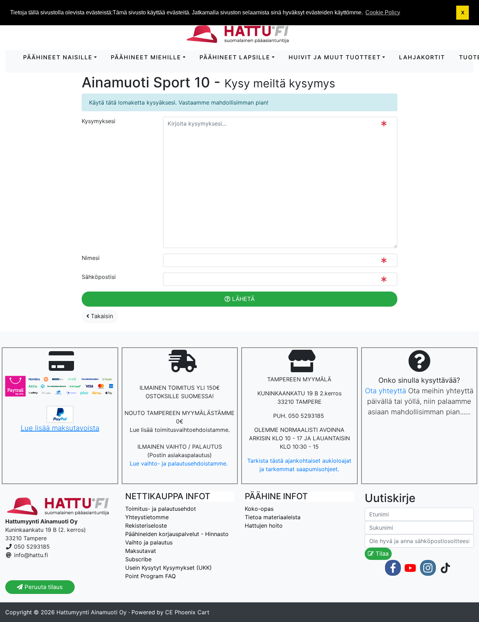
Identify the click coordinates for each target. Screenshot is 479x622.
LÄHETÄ (242, 298)
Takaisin (101, 316)
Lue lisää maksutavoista (60, 428)
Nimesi (91, 257)
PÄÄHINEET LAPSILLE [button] (235, 57)
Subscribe (138, 559)
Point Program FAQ (150, 576)
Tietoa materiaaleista (273, 517)
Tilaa (381, 553)
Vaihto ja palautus (149, 542)
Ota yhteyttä (385, 391)
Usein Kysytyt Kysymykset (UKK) (168, 567)
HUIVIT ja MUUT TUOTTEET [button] (335, 57)
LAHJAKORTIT (422, 57)
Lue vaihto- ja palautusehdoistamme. (179, 463)
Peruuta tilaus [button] (43, 586)
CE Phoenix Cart (187, 612)
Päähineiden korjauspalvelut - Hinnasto (177, 533)
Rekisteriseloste (146, 525)
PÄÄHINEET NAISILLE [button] (58, 57)
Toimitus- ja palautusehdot (160, 508)
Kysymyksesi (98, 121)
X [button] (462, 12)
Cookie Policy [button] (382, 12)
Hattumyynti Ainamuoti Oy (91, 612)
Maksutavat (140, 550)
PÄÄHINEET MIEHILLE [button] (146, 57)
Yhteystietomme (147, 517)
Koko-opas (259, 508)
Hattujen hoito (264, 525)
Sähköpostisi (99, 276)
